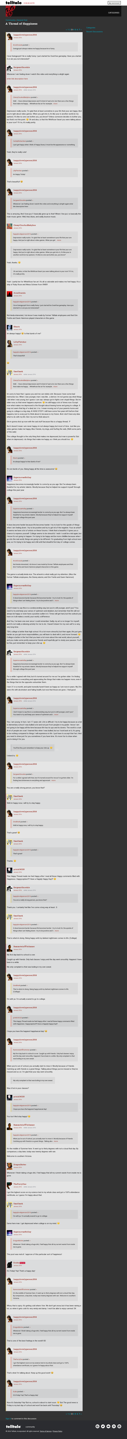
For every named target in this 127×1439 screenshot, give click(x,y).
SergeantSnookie (22, 67)
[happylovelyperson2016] (9, 36)
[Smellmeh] (9, 372)
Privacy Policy (57, 1431)
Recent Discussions (94, 32)
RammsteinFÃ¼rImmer (24, 946)
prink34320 (19, 869)
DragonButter (20, 1164)
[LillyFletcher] (9, 343)
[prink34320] (9, 870)
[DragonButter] (9, 1166)
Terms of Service (45, 1431)
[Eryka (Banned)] (9, 1264)
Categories (113, 13)
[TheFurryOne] (9, 1185)
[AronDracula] (9, 294)
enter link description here (17, 79)
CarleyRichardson (19, 141)
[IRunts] (9, 327)
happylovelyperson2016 (25, 35)
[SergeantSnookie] (9, 68)
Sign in (8, 1419)
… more (54, 104)
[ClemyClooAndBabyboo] (9, 226)
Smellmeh (18, 371)
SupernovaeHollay (22, 477)
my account (114, 3)
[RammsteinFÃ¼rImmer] (9, 948)
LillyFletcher (17, 171)
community (29, 3)
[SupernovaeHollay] (9, 478)
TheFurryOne (20, 1184)
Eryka (16, 1262)
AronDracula (17, 45)
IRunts (17, 326)
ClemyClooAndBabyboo (22, 97)
